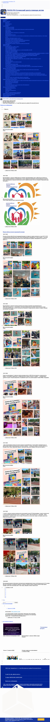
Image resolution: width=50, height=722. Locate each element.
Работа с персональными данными (13, 92)
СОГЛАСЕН (41, 719)
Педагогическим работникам (11, 82)
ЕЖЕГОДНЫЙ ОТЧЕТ (10, 48)
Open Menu (3, 17)
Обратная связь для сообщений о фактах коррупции (16, 77)
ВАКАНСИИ (8, 59)
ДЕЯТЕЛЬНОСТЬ (7, 45)
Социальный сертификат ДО (9, 1)
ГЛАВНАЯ (5, 19)
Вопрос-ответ (6, 2)
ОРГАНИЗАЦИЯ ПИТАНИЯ (11, 64)
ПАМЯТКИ (8, 63)
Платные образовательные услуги (12, 38)
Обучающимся (8, 83)
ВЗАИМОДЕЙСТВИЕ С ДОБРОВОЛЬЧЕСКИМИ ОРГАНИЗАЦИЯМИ (21, 55)
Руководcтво (8, 33)
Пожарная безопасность (10, 88)
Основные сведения (9, 27)
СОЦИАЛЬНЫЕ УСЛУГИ (11, 52)
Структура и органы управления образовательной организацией (19, 29)
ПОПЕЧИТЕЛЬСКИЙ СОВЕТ (12, 46)
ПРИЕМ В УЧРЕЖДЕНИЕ (11, 51)
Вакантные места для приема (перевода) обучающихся (17, 40)
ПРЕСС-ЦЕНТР (6, 21)
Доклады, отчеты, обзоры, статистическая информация (17, 78)
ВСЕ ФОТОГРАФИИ (7, 603)
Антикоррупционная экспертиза (12, 70)
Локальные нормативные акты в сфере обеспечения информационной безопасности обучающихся (27, 80)
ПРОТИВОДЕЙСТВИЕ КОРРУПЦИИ (13, 57)
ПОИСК (5, 20)
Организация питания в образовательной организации (17, 43)
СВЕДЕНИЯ (6, 26)
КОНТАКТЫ (6, 96)
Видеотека (7, 24)
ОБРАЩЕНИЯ (6, 44)
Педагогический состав (10, 34)
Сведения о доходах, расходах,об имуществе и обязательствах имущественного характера (25, 73)
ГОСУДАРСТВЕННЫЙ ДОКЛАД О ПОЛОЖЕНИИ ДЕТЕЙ (18, 49)
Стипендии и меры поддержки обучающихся (15, 41)
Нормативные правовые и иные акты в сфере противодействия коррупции (22, 69)
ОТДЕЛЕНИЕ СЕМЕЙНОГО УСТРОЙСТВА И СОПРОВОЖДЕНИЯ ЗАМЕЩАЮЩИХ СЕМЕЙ (27, 53)
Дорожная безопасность (10, 90)
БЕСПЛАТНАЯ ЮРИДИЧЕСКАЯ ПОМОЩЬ (15, 56)
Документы (7, 30)
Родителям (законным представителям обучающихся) (17, 84)
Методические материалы (11, 71)
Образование (8, 31)
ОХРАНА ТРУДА (9, 60)
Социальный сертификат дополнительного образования (17, 65)
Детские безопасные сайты (11, 85)
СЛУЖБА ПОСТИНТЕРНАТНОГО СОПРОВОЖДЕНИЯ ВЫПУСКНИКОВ (22, 54)
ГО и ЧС (7, 91)
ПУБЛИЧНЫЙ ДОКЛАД (11, 47)
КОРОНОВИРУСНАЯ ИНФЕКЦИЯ (13, 61)
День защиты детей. (15, 611)
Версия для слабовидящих (6, 105)
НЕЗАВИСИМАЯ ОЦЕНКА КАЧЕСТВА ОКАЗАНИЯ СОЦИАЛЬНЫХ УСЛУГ (23, 58)
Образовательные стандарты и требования (14, 32)
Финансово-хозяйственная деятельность (14, 39)
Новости (7, 22)
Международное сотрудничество (12, 42)
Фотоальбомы (8, 23)
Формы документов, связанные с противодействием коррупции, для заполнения (23, 72)
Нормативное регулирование (11, 81)
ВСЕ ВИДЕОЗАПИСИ (8, 621)
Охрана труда (8, 89)
